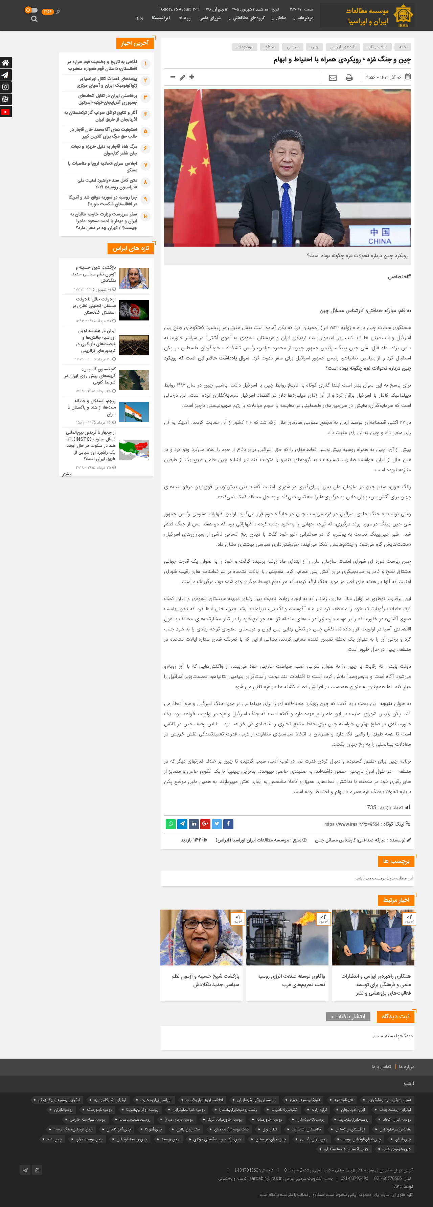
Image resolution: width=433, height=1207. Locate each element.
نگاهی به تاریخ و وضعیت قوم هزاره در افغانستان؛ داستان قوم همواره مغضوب (102, 65)
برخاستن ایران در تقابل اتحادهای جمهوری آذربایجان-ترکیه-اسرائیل (107, 99)
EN (140, 19)
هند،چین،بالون (188, 1129)
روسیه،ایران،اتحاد (397, 1119)
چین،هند (54, 1139)
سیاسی (293, 47)
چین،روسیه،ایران (89, 1139)
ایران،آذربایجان (353, 1109)
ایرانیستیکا (161, 18)
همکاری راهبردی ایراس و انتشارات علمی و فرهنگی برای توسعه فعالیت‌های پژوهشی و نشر (376, 985)
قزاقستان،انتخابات (306, 1129)
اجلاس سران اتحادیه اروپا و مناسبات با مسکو (102, 167)
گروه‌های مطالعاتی (249, 18)
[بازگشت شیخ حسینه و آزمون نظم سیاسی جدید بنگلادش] (107, 278)
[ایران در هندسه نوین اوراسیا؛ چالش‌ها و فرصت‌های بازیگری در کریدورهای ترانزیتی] (107, 345)
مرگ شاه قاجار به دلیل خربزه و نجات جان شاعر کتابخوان (104, 150)
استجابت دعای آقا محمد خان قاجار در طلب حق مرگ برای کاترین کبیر (103, 133)
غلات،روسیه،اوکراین (395, 1129)
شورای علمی (210, 18)
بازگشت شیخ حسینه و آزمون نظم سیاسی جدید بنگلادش (205, 980)
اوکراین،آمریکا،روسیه (110, 1100)
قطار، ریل (270, 1129)
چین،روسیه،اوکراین (132, 1139)
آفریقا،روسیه (343, 1100)
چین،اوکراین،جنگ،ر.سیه (72, 1129)
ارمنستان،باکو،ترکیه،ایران (256, 1100)
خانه (403, 47)
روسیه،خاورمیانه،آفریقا (224, 1119)
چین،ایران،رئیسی (313, 1139)
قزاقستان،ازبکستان (350, 1129)
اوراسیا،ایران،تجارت (156, 1100)
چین (315, 47)
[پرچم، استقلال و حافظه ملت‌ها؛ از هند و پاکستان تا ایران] (107, 412)
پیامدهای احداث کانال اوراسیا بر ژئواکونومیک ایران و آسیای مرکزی (106, 82)
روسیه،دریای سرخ (179, 1119)
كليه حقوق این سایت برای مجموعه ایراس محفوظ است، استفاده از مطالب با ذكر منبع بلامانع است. (336, 1194)
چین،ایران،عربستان (270, 1139)
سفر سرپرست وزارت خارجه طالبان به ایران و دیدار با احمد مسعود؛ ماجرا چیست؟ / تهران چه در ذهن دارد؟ (103, 221)
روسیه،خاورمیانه (269, 1119)
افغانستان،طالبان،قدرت (204, 1100)
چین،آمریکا (153, 1129)
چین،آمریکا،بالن (119, 1129)
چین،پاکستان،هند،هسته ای (346, 1149)
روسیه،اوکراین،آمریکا (142, 1109)
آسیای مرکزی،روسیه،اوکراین (389, 1100)
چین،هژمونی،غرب (397, 1149)
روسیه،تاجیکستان (310, 1119)
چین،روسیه (170, 1139)
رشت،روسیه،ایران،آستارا (238, 1109)
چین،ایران (403, 1139)
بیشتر (67, 474)
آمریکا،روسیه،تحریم (305, 1100)
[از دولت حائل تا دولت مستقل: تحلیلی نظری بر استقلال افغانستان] (107, 310)
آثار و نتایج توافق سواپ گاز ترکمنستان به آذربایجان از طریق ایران (100, 116)
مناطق (281, 18)
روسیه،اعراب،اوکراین (189, 1109)
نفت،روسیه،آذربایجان (231, 1129)
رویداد (184, 18)
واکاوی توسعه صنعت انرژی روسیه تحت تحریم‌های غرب (291, 980)
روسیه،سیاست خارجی (87, 1119)
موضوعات (305, 18)
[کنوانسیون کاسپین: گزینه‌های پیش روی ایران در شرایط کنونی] (107, 380)
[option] (373, 955)
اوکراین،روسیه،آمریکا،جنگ (59, 1100)
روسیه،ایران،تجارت (354, 1119)
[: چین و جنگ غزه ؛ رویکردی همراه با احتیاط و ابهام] (333, 78)
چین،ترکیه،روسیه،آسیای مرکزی (217, 1139)
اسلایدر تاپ (377, 47)
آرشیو (409, 1084)
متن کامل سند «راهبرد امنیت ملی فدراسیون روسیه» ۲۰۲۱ (107, 184)
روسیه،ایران (63, 1109)
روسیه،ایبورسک (99, 1109)
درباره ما (406, 1067)
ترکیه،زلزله (319, 1109)
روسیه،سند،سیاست (135, 1119)
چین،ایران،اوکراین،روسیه (361, 1139)
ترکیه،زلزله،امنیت (284, 1109)
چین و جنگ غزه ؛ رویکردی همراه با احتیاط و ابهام (342, 59)
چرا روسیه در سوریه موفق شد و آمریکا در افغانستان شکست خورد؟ (103, 201)
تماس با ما (381, 1067)
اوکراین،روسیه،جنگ (395, 1109)
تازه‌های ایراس (343, 47)
